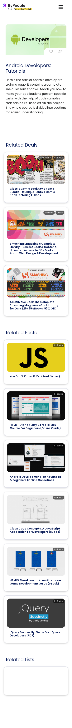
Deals (60, 212)
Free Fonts (45, 157)
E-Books (58, 157)
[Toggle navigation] (61, 7)
